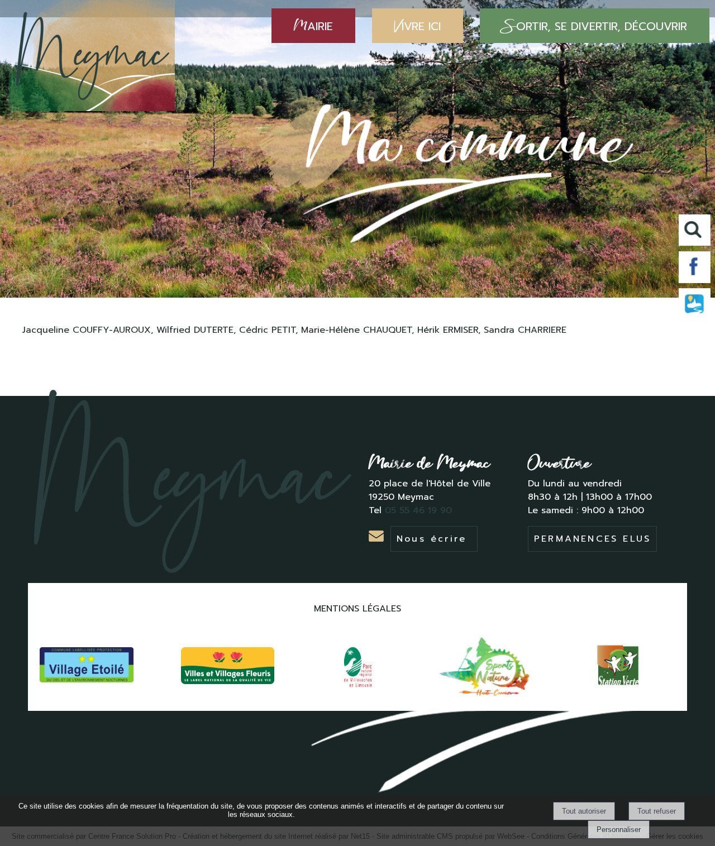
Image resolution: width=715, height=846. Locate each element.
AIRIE (313, 25)
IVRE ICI (417, 25)
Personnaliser (619, 829)
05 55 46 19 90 (420, 510)
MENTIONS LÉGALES (357, 608)
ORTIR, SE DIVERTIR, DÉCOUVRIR (594, 25)
